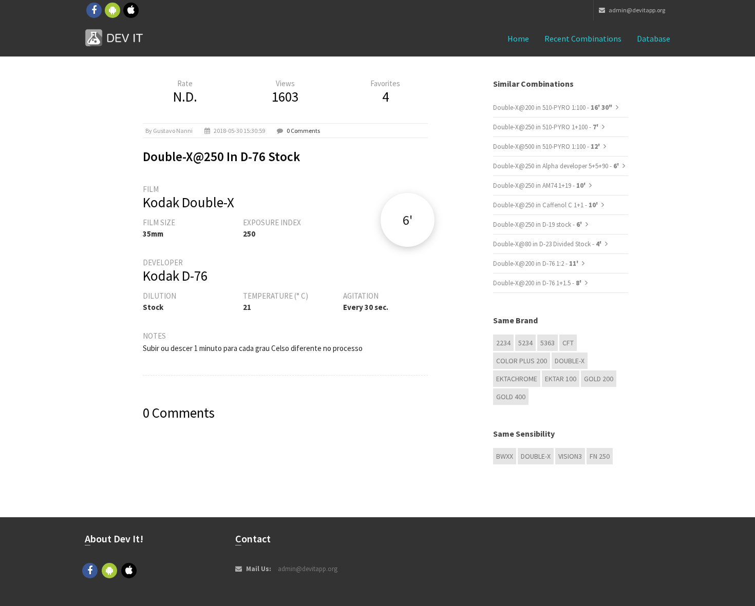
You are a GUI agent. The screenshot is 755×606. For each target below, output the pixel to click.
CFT (568, 342)
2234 (503, 342)
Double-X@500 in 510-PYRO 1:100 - (547, 146)
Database (653, 38)
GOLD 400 (510, 396)
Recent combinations (582, 38)
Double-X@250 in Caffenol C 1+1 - (546, 205)
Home (518, 38)
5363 (547, 342)
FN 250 (600, 456)
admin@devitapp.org (636, 10)
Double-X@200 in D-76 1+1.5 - (538, 283)
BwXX (504, 456)
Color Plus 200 (521, 360)
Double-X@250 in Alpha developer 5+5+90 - (556, 166)
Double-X (569, 360)
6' (407, 219)
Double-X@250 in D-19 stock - (538, 224)
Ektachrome (516, 378)
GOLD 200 (598, 378)
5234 (525, 342)
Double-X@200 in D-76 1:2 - (536, 263)
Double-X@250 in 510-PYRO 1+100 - (546, 127)
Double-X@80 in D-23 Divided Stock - (548, 244)
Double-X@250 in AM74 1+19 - (540, 185)
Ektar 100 (560, 378)
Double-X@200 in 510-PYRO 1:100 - (552, 107)
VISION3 (570, 456)
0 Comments (303, 130)
